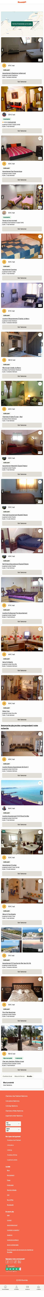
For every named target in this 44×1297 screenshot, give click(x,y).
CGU (8, 1195)
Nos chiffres (10, 1200)
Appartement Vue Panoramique (12, 171)
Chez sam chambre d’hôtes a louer (13, 1061)
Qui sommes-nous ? (12, 1225)
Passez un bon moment (9, 220)
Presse (8, 1180)
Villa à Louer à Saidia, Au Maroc (11, 368)
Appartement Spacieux (9, 269)
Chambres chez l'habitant (14, 1140)
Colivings (9, 1150)
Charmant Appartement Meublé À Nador (15, 515)
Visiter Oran (6, 711)
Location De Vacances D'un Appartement (14, 613)
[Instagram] (11, 1262)
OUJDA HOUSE (11, 122)
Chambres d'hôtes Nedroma (14, 1111)
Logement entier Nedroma (14, 1116)
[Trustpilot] (13, 1271)
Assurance (9, 1235)
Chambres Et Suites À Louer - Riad (12, 417)
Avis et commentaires (13, 1245)
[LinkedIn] (19, 1262)
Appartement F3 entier (9, 865)
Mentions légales (11, 1190)
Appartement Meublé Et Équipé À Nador (14, 466)
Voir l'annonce (22, 81)
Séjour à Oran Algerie (9, 914)
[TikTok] (15, 1262)
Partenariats (10, 1185)
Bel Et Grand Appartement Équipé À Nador (15, 564)
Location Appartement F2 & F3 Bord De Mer (15, 816)
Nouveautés (10, 1205)
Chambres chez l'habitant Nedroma (16, 1096)
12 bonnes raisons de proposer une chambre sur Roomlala (20, 1251)
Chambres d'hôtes (12, 1155)
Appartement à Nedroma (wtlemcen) (14, 73)
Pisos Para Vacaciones (8, 1012)
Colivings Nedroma (12, 1106)
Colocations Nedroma (12, 1101)
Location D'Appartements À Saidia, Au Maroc (15, 318)
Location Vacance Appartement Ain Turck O (15, 767)
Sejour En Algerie (7, 662)
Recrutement (10, 1175)
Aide (8, 1215)
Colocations (10, 1145)
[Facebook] (7, 1262)
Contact (9, 1220)
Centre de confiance (13, 1240)
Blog (8, 1170)
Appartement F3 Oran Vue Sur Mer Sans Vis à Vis (16, 963)
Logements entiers (12, 1160)
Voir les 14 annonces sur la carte (22, 24)
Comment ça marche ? (13, 1230)
